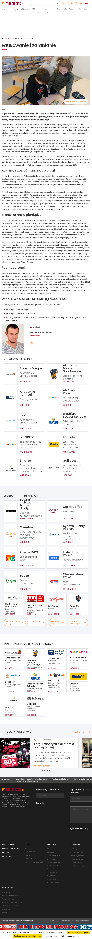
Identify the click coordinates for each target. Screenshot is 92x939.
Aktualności (25, 9)
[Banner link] (46, 27)
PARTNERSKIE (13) (56, 622)
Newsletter (6, 892)
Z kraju (22, 38)
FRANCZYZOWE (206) (35, 622)
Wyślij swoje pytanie (78, 829)
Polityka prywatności (24, 921)
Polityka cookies (8, 921)
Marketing (6, 909)
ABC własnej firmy (76, 863)
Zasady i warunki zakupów (34, 862)
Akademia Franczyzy (10, 906)
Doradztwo (83, 9)
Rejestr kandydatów (48, 10)
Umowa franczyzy (76, 859)
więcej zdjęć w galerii (74, 101)
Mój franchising (52, 872)
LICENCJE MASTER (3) (75, 622)
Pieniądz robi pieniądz (44, 779)
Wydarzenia (51, 859)
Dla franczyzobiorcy (77, 852)
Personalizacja (50, 936)
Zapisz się (40, 803)
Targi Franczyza (8, 899)
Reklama (72, 9)
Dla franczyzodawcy (77, 856)
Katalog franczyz (5, 10)
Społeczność (62, 9)
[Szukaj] (57, 3)
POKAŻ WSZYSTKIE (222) (13, 622)
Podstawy (73, 849)
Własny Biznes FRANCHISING (12, 902)
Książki (27, 855)
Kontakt (5, 913)
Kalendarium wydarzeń (10, 895)
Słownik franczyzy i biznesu (80, 866)
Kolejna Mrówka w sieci (68, 779)
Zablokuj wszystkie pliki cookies (27, 936)
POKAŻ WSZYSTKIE (80, 732)
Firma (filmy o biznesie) (56, 869)
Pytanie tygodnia (53, 856)
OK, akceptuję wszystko (78, 932)
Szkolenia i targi (30, 859)
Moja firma (51, 876)
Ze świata (50, 852)
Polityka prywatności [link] (70, 936)
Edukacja (31, 38)
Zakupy (16, 9)
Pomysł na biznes (53, 882)
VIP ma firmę (52, 879)
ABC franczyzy (35, 10)
